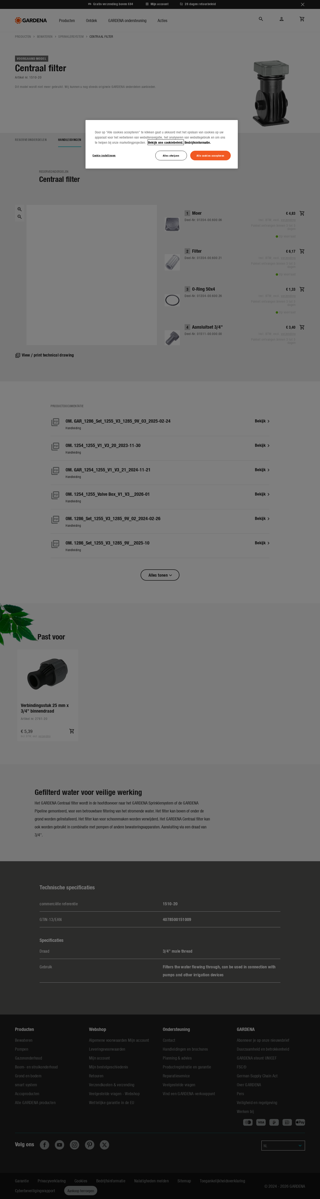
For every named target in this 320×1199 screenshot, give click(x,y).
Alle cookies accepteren (210, 155)
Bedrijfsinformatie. (198, 142)
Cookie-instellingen (104, 155)
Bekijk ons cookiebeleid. (165, 142)
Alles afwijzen (171, 155)
